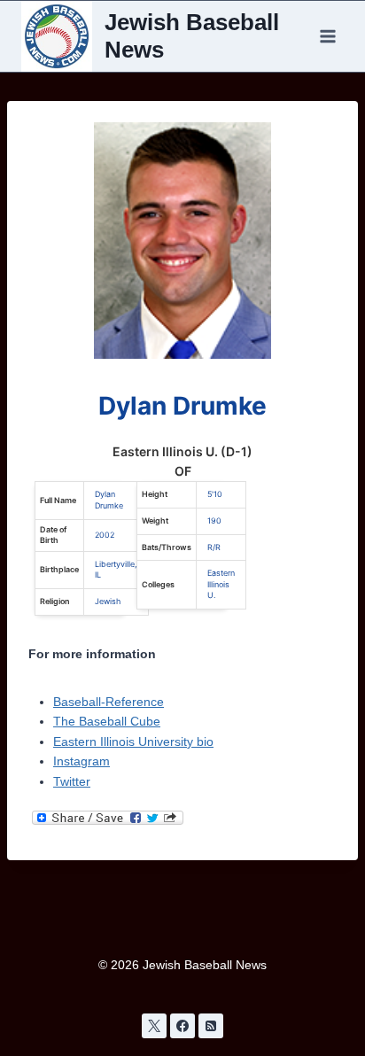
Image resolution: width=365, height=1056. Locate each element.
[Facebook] (182, 1025)
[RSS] (210, 1025)
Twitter (71, 781)
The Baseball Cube (106, 721)
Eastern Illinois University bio (133, 741)
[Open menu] (327, 36)
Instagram (81, 761)
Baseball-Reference (108, 702)
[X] (154, 1025)
